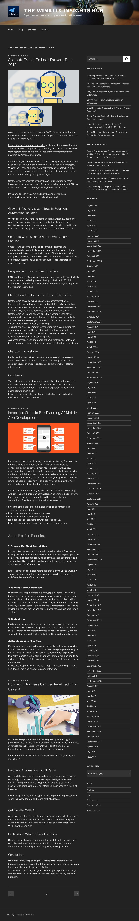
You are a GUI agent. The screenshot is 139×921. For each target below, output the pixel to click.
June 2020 (91, 575)
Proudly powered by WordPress (21, 915)
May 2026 (91, 220)
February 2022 (93, 473)
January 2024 (93, 357)
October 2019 (93, 615)
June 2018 (91, 696)
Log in (89, 795)
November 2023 (94, 367)
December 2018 (94, 666)
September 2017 (94, 742)
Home (10, 30)
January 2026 (93, 241)
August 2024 (92, 327)
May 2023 (91, 398)
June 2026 (91, 215)
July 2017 (91, 752)
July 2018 (91, 691)
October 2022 (93, 433)
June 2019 (91, 635)
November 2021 (94, 489)
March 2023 (92, 408)
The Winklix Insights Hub (64, 11)
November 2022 (94, 428)
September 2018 (94, 681)
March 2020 (92, 590)
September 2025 (94, 261)
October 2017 (93, 736)
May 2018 (91, 701)
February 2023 (93, 413)
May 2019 (91, 640)
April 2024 (91, 342)
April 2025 (91, 286)
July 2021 (91, 509)
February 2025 (93, 296)
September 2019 (94, 620)
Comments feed (94, 805)
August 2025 (92, 266)
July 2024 (91, 332)
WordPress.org (93, 810)
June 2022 (91, 453)
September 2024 (94, 322)
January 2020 (93, 600)
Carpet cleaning (93, 186)
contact (29, 397)
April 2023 (91, 403)
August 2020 (92, 564)
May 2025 (91, 281)
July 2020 (91, 569)
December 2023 (94, 362)
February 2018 (93, 716)
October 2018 (93, 676)
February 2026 (93, 236)
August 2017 (92, 747)
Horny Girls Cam (94, 170)
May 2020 (91, 580)
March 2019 (92, 650)
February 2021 (93, 534)
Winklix (37, 397)
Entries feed (92, 800)
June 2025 (91, 276)
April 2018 (91, 706)
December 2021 (94, 484)
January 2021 (92, 539)
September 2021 (94, 499)
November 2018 (94, 671)
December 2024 (94, 306)
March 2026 (92, 231)
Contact (44, 30)
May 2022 (91, 458)
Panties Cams (93, 162)
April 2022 (91, 463)
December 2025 (94, 246)
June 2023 (91, 393)
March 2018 (92, 711)
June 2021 (91, 514)
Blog (21, 30)
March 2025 (92, 291)
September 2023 (94, 377)
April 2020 (91, 585)
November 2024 (94, 311)
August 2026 (92, 205)
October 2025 (93, 256)
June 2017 (91, 757)
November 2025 (94, 251)
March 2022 (92, 468)
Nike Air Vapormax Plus (97, 178)
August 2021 (92, 504)
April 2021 (91, 524)
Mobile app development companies (26, 145)
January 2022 (93, 478)
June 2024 (91, 337)
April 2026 (91, 226)
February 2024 (93, 352)
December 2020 (94, 544)
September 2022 (94, 438)
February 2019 (93, 655)
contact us (50, 669)
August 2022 (92, 443)
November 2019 (94, 610)
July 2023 (91, 387)
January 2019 (93, 660)
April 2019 (91, 645)
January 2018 (93, 721)
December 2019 (94, 605)
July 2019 (91, 630)
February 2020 (93, 595)
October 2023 (93, 372)
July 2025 (91, 271)
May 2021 (91, 519)
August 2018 (92, 686)
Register (90, 790)
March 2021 (92, 529)
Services (32, 30)
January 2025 (93, 301)
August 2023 (92, 382)
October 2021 (93, 494)
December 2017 (94, 726)
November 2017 (94, 731)
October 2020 (93, 554)
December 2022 (94, 423)
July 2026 (91, 210)
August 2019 (92, 625)
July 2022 (91, 448)
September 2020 (94, 559)
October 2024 (93, 317)
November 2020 (94, 549)
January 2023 (93, 418)
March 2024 (92, 347)
